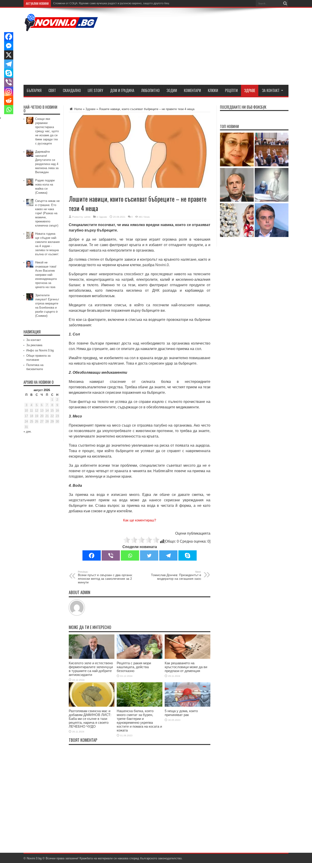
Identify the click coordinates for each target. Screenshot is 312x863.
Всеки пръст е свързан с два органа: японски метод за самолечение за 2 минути (105, 577)
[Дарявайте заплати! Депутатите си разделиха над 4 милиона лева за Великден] (271, 150)
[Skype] (187, 555)
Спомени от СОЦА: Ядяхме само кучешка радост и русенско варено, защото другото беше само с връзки (121, 3)
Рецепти (231, 90)
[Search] (285, 3)
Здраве (249, 90)
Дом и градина (122, 90)
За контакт (271, 90)
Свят (52, 90)
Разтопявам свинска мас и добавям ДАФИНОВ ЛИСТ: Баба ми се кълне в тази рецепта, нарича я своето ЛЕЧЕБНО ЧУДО (90, 718)
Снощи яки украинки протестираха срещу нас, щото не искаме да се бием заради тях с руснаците (47, 131)
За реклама (34, 345)
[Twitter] (149, 555)
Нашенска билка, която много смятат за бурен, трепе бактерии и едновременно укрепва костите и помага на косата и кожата (139, 720)
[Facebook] (91, 555)
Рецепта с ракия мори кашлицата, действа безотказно (134, 667)
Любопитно (150, 90)
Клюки (213, 90)
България (34, 90)
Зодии (172, 90)
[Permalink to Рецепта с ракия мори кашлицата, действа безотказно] (139, 657)
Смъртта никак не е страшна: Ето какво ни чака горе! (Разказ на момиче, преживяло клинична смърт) (47, 213)
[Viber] (111, 555)
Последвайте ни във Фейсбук (243, 107)
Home (77, 109)
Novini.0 (162, 265)
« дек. (28, 431)
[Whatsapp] (130, 555)
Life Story (95, 90)
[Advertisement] (205, 47)
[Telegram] (168, 555)
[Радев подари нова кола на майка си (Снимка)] (237, 185)
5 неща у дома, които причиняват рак (181, 713)
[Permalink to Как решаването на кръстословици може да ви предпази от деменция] (187, 657)
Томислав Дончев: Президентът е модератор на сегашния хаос (176, 575)
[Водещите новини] (61, 28)
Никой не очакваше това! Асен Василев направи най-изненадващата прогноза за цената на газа (46, 275)
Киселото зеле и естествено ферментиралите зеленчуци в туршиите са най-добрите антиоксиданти (91, 669)
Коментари (192, 90)
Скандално (72, 90)
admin (87, 217)
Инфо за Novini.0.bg (40, 350)
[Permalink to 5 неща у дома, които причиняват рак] (187, 705)
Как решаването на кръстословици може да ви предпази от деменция (186, 667)
